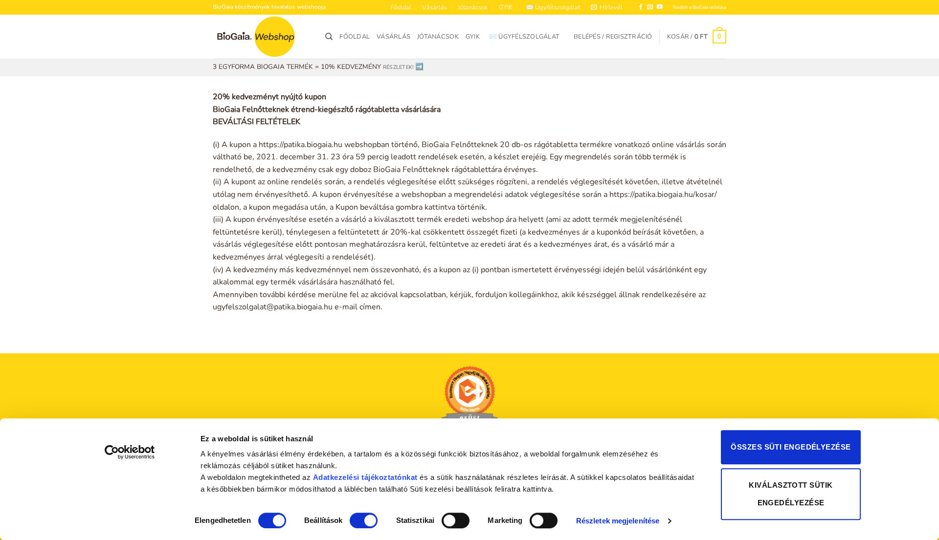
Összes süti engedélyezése (790, 447)
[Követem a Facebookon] (641, 7)
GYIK (506, 7)
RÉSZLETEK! (398, 67)
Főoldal (400, 7)
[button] (607, 7)
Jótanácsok (473, 7)
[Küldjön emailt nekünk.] (650, 7)
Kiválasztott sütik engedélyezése (790, 494)
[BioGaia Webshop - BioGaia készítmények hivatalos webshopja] (262, 37)
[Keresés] (329, 36)
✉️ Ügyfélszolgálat (553, 7)
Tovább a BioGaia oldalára (699, 7)
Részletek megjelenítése (617, 521)
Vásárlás (434, 7)
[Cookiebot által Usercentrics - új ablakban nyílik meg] (130, 452)
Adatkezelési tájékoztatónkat (365, 477)
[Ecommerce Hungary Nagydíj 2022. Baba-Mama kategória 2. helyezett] (469, 400)
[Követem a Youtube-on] (660, 7)
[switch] (364, 520)
